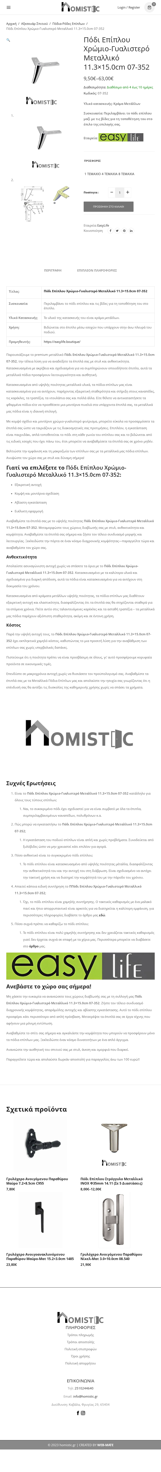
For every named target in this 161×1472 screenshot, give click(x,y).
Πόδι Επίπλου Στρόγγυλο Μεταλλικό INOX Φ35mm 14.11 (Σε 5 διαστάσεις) (111, 1181)
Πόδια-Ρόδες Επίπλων (68, 23)
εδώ (102, 915)
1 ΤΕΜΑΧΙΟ (92, 174)
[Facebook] (110, 231)
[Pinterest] (124, 231)
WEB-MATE (105, 1445)
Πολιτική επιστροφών (81, 1349)
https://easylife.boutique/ (62, 342)
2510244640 (84, 1388)
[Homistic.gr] (80, 7)
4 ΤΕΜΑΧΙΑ (109, 174)
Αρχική (11, 23)
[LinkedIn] (131, 231)
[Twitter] (117, 231)
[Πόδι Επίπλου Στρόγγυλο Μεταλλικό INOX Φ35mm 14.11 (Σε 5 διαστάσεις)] (114, 1144)
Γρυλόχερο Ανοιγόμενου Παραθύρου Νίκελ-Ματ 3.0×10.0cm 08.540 (111, 1256)
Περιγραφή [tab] (52, 270)
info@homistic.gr (85, 1396)
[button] (8, 40)
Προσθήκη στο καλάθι (108, 206)
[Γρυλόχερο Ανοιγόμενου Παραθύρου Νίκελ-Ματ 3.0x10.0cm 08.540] (114, 1220)
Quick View (70, 1125)
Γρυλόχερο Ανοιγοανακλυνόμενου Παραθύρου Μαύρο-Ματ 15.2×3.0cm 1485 (40, 1256)
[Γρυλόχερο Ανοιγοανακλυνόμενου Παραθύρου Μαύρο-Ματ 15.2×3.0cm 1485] (40, 1220)
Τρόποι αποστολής (80, 1342)
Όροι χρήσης (80, 1356)
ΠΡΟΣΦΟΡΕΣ (92, 161)
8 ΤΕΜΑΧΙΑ (126, 174)
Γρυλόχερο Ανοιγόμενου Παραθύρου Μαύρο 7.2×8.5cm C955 (37, 1181)
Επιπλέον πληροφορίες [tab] (97, 270)
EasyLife (103, 225)
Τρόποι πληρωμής (80, 1335)
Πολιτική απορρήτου (80, 1363)
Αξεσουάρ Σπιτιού (34, 23)
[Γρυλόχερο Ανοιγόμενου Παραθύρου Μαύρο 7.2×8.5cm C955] (40, 1144)
